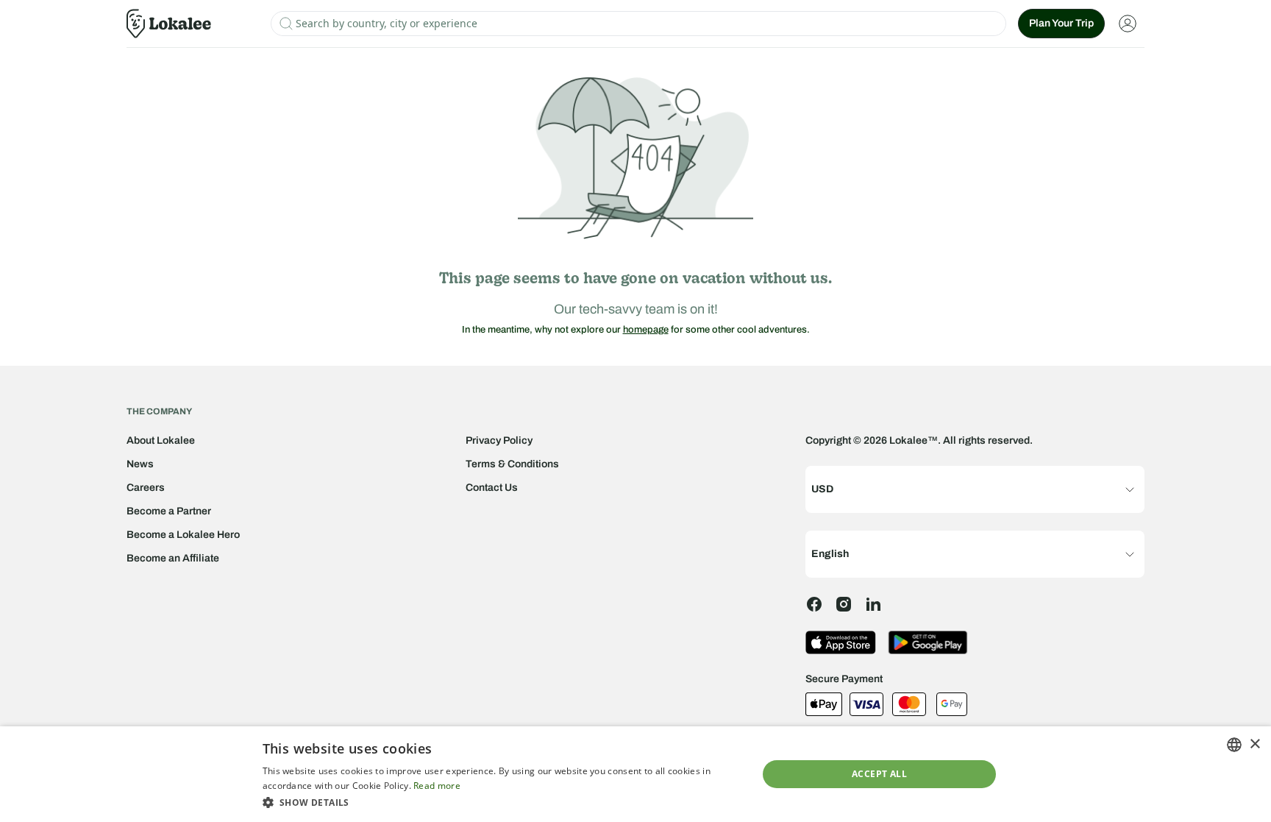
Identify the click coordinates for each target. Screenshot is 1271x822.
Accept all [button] (879, 774)
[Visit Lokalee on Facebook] (814, 604)
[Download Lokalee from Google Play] (928, 642)
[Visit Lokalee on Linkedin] (873, 604)
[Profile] (1128, 24)
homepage (646, 330)
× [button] (1254, 744)
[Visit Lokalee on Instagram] (843, 604)
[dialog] (635, 774)
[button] (503, 802)
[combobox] (1234, 744)
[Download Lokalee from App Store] (840, 642)
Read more (436, 785)
